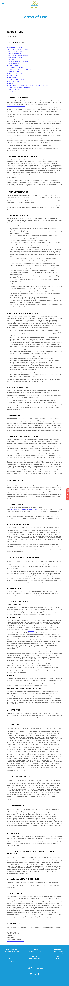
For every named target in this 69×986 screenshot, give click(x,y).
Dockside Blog (11, 954)
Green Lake (34, 949)
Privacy (27, 980)
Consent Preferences (55, 980)
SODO (57, 956)
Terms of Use (34, 980)
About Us (11, 961)
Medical (11, 958)
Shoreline (57, 949)
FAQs (11, 956)
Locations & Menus (11, 949)
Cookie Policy (43, 980)
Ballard (34, 956)
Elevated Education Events (11, 951)
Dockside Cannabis (34, 4)
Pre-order (67, 496)
